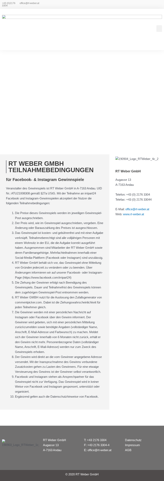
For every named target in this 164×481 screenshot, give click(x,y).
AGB (128, 450)
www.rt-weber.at (133, 214)
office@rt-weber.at (29, 3)
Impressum (132, 445)
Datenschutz (133, 440)
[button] (159, 28)
